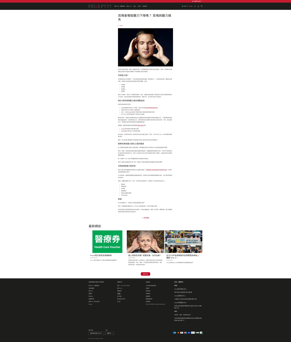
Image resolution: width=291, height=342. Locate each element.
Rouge (90, 304)
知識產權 (148, 301)
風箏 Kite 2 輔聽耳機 (94, 285)
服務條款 (148, 296)
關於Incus (119, 288)
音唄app (91, 296)
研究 (123, 120)
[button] (187, 6)
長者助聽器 (91, 288)
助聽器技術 (91, 298)
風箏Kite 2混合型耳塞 (94, 301)
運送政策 (148, 290)
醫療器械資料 (149, 298)
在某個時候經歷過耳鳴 (151, 108)
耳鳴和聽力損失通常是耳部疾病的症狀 (156, 170)
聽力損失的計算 (121, 298)
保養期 (147, 288)
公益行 (119, 301)
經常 (136, 110)
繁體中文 (109, 333)
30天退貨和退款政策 (151, 285)
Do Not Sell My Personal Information (155, 304)
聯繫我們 (119, 290)
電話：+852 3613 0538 (123, 285)
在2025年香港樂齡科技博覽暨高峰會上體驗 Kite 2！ (182, 256)
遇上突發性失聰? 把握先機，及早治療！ (144, 255)
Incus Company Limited (98, 338)
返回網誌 (146, 218)
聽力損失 (140, 125)
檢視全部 (145, 274)
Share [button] (121, 25)
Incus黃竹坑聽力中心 (180, 289)
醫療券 (90, 293)
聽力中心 (91, 290)
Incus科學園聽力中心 (180, 302)
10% (130, 112)
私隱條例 (148, 293)
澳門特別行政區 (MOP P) (96, 333)
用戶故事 (119, 296)
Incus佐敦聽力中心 (179, 295)
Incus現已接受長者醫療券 (101, 255)
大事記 (119, 293)
